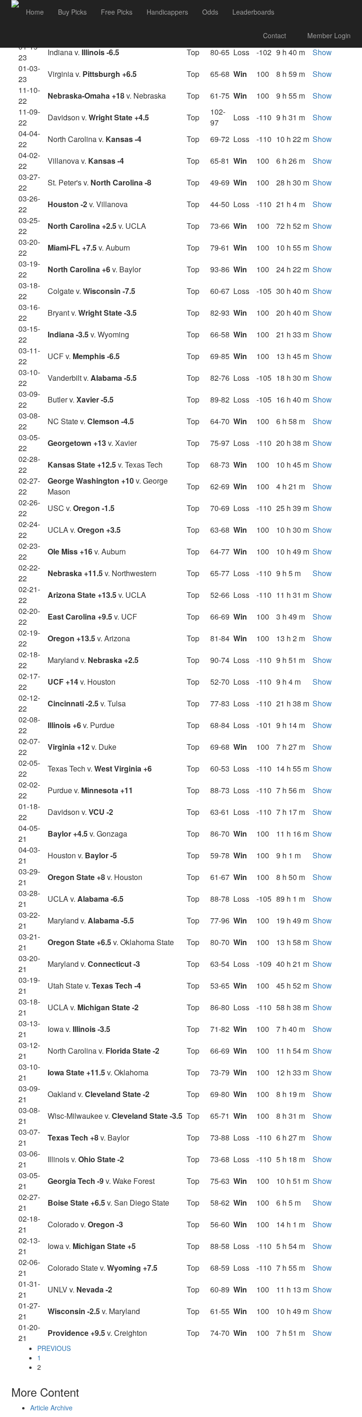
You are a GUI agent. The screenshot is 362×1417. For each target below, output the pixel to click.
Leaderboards (253, 12)
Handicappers (167, 12)
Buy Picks (72, 12)
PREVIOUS (54, 1348)
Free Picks (116, 12)
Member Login (328, 35)
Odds (210, 12)
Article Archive (51, 1407)
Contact (274, 35)
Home (35, 12)
